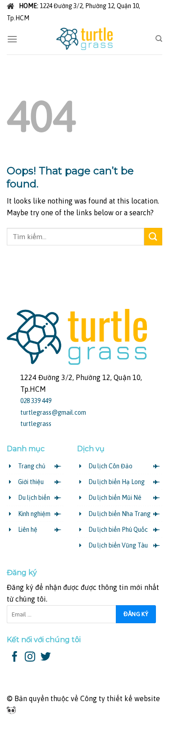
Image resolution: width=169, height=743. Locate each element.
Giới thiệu (31, 481)
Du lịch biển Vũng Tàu (118, 545)
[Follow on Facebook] (14, 657)
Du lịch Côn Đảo (110, 466)
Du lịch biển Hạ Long (116, 481)
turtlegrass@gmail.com (53, 412)
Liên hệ (27, 529)
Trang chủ (32, 466)
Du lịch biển (34, 497)
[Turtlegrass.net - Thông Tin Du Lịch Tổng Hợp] (85, 38)
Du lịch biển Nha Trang (119, 513)
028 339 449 (35, 400)
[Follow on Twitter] (46, 657)
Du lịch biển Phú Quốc (118, 529)
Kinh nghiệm (34, 513)
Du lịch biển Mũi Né (115, 497)
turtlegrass (35, 423)
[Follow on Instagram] (30, 657)
